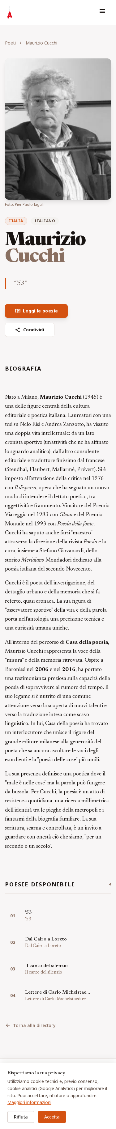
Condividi (29, 329)
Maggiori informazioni (29, 1102)
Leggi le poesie (36, 311)
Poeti (10, 43)
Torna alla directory (30, 1025)
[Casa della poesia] (9, 12)
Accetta (52, 1117)
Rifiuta (21, 1117)
